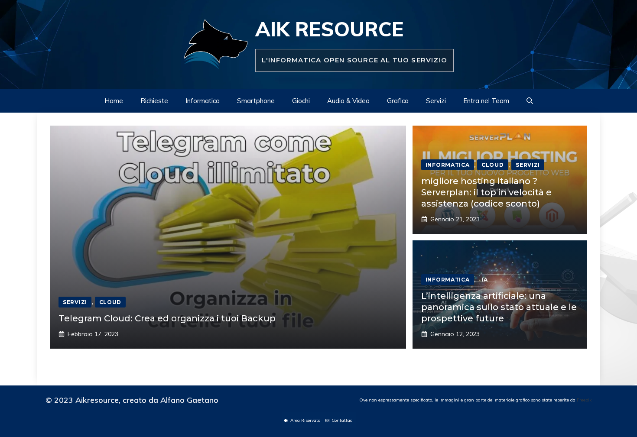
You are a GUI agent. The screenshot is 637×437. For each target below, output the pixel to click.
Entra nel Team (486, 101)
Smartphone (256, 101)
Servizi (436, 101)
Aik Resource (329, 29)
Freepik (584, 400)
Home (113, 101)
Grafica (398, 101)
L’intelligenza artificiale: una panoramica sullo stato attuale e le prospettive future (499, 307)
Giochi (301, 101)
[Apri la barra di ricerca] (530, 101)
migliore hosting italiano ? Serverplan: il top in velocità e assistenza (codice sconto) (486, 192)
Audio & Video (348, 101)
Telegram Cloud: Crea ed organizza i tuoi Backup (167, 318)
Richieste (154, 101)
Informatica (202, 101)
